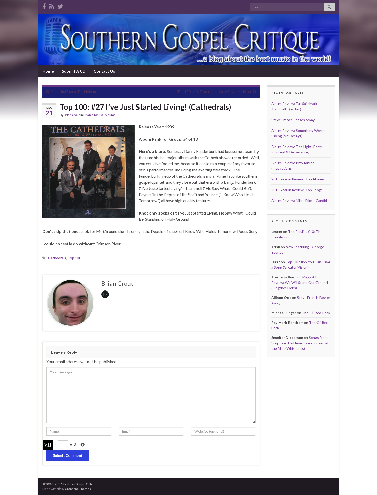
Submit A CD (74, 71)
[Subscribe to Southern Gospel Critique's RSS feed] (51, 5)
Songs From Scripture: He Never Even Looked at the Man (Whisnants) (300, 343)
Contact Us (104, 71)
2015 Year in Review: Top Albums (298, 179)
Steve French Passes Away (293, 120)
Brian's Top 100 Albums (99, 115)
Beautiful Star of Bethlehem (73, 91)
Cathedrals (57, 258)
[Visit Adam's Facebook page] (44, 5)
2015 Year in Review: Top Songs (297, 190)
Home (48, 71)
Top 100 (74, 258)
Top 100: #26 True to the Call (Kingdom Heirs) (214, 91)
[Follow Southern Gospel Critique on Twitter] (60, 5)
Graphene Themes (78, 489)
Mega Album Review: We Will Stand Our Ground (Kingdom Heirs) (299, 282)
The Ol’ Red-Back (316, 312)
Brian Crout (72, 115)
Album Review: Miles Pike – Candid (299, 200)
